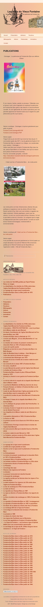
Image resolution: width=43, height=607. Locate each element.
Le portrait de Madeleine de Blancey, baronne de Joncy (20, 385)
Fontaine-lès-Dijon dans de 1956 (17, 565)
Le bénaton (6, 472)
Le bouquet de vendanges (11, 476)
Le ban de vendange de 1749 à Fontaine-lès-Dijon (18, 487)
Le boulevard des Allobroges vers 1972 (15, 357)
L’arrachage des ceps (9, 468)
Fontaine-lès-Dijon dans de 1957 (17, 563)
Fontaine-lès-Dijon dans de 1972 (17, 292)
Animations (33, 39)
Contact (6, 43)
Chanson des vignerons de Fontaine (14, 470)
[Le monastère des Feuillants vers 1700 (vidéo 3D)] (13, 272)
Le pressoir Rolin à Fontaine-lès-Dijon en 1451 (17, 459)
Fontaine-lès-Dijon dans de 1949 (17, 578)
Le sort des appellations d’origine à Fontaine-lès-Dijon (20, 520)
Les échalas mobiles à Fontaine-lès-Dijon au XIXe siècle (20, 461)
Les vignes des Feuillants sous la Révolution (17, 518)
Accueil (6, 35)
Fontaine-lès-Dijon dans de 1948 (17, 580)
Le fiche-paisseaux (9, 453)
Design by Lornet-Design (28, 604)
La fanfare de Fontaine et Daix (12, 370)
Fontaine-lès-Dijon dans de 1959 (17, 559)
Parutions (31, 35)
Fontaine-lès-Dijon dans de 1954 (17, 569)
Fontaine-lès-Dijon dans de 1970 (17, 540)
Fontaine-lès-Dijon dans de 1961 (17, 555)
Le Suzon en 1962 (8, 418)
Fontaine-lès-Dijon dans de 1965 (17, 548)
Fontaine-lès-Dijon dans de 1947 (17, 582)
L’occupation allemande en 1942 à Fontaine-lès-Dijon (19, 416)
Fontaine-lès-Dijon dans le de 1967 (17, 546)
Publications (7, 294)
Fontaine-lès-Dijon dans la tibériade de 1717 (16, 336)
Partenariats (24, 39)
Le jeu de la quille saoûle (11, 347)
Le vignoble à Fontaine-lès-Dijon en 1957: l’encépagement (21, 501)
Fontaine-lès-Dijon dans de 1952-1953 (19, 572)
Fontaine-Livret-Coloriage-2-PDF (12, 133)
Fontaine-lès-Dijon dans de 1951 (17, 574)
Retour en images (8, 284)
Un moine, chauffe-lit (9, 366)
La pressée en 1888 (9, 514)
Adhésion (23, 35)
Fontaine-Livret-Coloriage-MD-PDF (13, 130)
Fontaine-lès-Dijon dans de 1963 (17, 551)
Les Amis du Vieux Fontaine (24, 11)
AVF (9, 604)
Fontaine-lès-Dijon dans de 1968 (17, 544)
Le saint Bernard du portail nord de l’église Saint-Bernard (21, 368)
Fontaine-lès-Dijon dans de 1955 (17, 567)
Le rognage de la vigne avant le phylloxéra (16, 290)
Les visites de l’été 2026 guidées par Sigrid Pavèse (19, 282)
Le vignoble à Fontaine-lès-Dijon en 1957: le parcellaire (20, 503)
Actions (16, 39)
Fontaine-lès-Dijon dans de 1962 (17, 553)
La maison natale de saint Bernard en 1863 (16, 433)
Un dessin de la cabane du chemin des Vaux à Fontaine (20, 505)
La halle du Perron (9, 489)
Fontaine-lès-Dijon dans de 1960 (17, 557)
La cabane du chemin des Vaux (13, 516)
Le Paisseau (7, 465)
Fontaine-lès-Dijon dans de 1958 (17, 561)
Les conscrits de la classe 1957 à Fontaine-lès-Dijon (19, 364)
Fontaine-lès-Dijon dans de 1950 (17, 576)
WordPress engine (16, 604)
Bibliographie (7, 39)
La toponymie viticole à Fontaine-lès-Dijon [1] (17, 463)
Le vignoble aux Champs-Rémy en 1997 (15, 491)
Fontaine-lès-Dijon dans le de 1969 (17, 542)
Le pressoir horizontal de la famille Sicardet (16, 474)
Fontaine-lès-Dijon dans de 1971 (17, 538)
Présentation (14, 35)
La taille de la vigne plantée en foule (14, 447)
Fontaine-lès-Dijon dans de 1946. (18, 584)
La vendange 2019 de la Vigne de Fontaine (16, 508)
